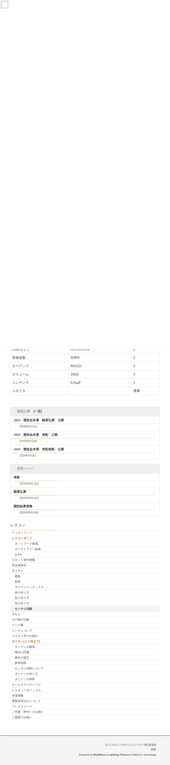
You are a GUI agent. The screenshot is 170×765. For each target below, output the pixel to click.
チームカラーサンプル (26, 684)
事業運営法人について (26, 701)
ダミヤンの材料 (25, 679)
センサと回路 (23, 608)
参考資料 (20, 663)
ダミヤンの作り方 (26, 673)
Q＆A (18, 554)
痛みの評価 (22, 652)
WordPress (99, 754)
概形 (18, 576)
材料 (18, 581)
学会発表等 (19, 565)
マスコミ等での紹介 (25, 636)
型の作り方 (22, 598)
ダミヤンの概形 (25, 646)
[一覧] (38, 411)
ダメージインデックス (29, 587)
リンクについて (22, 630)
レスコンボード (22, 538)
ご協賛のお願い (22, 717)
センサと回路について (29, 668)
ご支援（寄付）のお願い (28, 711)
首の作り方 (22, 603)
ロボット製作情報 (23, 559)
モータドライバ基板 (28, 549)
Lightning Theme (118, 754)
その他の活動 (20, 619)
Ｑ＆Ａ (16, 614)
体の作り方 (22, 592)
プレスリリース (22, 706)
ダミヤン (17, 570)
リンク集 (17, 625)
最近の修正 (22, 657)
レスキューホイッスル (26, 690)
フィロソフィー (22, 532)
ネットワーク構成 (26, 543)
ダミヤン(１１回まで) (26, 641)
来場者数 (17, 695)
